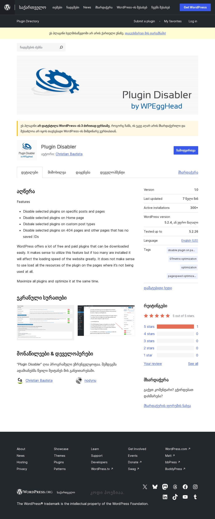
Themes (59, 455)
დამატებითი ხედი (158, 288)
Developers (99, 462)
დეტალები (29, 172)
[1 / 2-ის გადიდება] (68, 311)
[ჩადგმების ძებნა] (61, 47)
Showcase (61, 449)
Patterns (60, 469)
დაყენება (83, 172)
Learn (95, 449)
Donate (135, 462)
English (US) (189, 240)
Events (133, 455)
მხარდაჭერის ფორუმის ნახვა (167, 406)
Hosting (22, 462)
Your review (153, 363)
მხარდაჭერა (188, 172)
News (21, 455)
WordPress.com (178, 449)
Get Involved (137, 449)
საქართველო (66, 492)
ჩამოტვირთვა (185, 150)
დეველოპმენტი (112, 172)
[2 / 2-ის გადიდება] (129, 311)
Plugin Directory (28, 21)
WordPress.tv (102, 469)
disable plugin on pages (183, 250)
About (21, 449)
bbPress (172, 462)
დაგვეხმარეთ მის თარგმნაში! (145, 33)
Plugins (59, 462)
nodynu (90, 380)
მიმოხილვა (57, 172)
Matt (170, 455)
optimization (189, 267)
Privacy (22, 469)
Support (96, 455)
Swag (133, 469)
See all (193, 363)
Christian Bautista (69, 154)
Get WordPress (195, 7)
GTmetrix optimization (183, 258)
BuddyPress (175, 469)
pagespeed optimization (183, 276)
